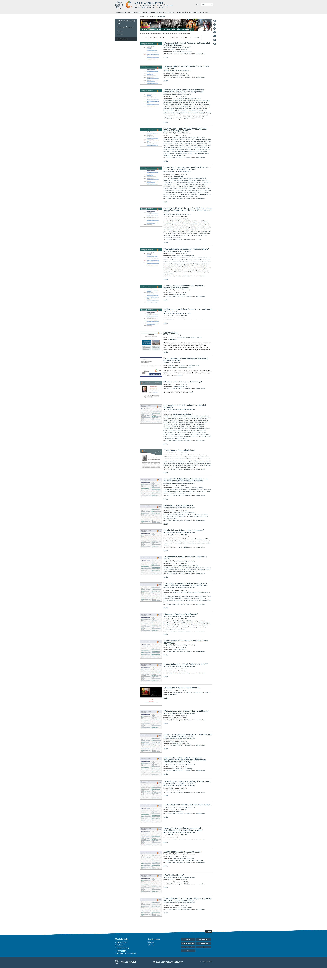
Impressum (156, 962)
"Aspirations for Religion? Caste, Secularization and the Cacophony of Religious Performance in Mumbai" (186, 480)
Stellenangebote (203, 943)
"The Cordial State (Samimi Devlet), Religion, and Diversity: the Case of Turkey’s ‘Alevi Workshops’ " (188, 899)
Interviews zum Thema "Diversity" (127, 953)
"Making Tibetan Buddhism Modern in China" (182, 688)
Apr (155, 37)
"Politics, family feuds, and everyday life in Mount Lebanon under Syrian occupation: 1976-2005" (188, 735)
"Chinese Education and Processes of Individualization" (186, 249)
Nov (186, 37)
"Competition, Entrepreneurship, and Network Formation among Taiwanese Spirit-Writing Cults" (187, 168)
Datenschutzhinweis (167, 962)
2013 (196, 37)
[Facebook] (214, 21)
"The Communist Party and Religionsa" (180, 450)
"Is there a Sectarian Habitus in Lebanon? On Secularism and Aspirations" (186, 67)
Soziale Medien (154, 939)
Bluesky (151, 945)
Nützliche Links (121, 939)
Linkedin (151, 942)
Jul (168, 37)
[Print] (214, 44)
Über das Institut (203, 939)
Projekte (120, 31)
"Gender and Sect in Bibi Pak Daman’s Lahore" (182, 852)
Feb (146, 37)
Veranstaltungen (123, 39)
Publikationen (121, 945)
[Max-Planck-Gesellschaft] (118, 962)
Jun (164, 37)
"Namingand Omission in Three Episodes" (181, 614)
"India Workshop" (171, 333)
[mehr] (166, 57)
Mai (160, 37)
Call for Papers (188, 947)
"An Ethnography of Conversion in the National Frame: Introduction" (186, 642)
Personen (120, 35)
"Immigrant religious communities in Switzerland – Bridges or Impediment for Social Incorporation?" (185, 91)
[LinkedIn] (214, 24)
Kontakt (188, 939)
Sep (177, 37)
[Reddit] (214, 28)
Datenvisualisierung (123, 948)
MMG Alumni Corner (121, 942)
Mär (151, 37)
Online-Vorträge (121, 951)
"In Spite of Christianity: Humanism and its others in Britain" (185, 558)
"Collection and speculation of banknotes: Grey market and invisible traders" (187, 310)
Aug (173, 37)
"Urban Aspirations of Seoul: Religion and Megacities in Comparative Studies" (186, 359)
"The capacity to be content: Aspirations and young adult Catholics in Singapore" (187, 44)
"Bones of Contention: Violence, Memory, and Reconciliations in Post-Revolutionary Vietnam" (183, 829)
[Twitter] (214, 32)
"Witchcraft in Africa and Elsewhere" (179, 505)
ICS (188, 950)
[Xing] (214, 36)
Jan (142, 37)
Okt (182, 37)
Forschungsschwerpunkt (125, 27)
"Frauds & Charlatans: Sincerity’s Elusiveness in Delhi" (186, 664)
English (198, 4)
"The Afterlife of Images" (174, 875)
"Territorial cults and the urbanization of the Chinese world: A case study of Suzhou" (185, 130)
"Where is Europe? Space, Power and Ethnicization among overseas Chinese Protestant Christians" (187, 782)
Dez (191, 37)
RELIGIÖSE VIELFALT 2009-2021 (127, 22)
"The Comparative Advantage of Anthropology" (183, 382)
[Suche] (211, 4)
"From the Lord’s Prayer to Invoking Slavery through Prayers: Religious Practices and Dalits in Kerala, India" (186, 584)
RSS (203, 947)
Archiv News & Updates (188, 943)
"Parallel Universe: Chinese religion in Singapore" (184, 530)
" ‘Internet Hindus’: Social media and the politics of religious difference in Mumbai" (184, 287)
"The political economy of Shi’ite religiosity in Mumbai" (186, 711)
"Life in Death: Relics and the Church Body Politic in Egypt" (188, 805)
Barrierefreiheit (178, 962)
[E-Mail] (214, 40)
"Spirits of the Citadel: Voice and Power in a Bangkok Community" (185, 406)
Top (209, 932)
